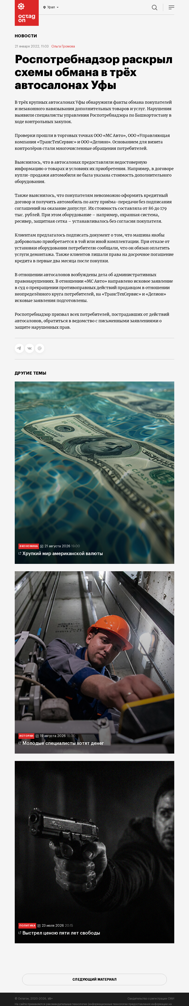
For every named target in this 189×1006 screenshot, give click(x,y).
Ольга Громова (63, 46)
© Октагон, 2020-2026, (34, 998)
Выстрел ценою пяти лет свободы (61, 933)
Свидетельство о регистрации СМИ (150, 998)
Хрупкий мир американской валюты (62, 553)
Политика (27, 925)
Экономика (28, 546)
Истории (26, 736)
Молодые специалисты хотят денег (63, 743)
